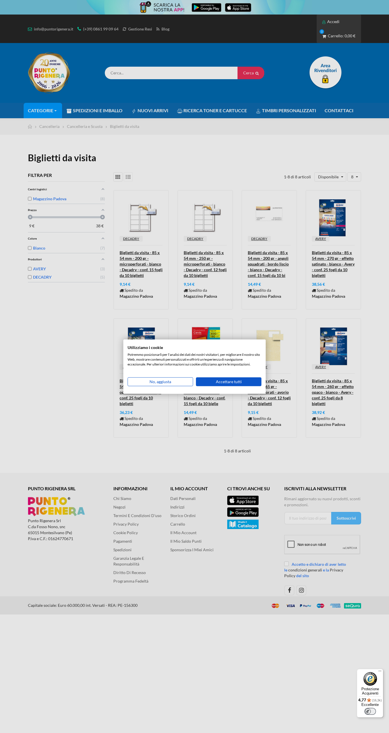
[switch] (370, 711)
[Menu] (379, 672)
